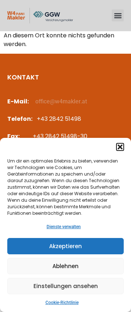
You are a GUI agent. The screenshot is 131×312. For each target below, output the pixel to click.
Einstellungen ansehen (65, 286)
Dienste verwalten (64, 226)
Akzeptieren (65, 246)
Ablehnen (65, 266)
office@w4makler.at (61, 101)
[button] (120, 147)
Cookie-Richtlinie (62, 302)
